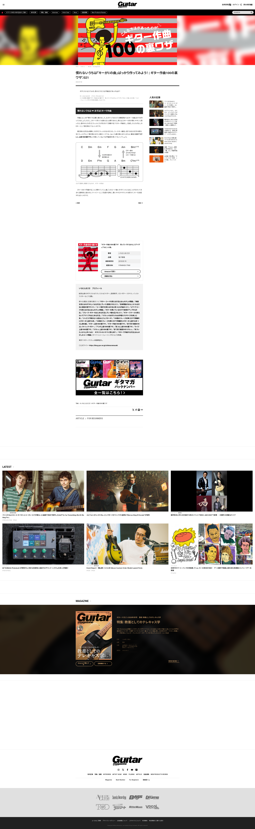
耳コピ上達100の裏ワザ (124, 327)
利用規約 (144, 820)
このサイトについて (135, 820)
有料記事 (33, 12)
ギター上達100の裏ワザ (97, 324)
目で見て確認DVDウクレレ (123, 329)
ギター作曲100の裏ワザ (116, 324)
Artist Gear (65, 12)
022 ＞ (140, 203)
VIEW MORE (173, 661)
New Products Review (99, 12)
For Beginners (96, 66)
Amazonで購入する (85, 663)
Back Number (120, 780)
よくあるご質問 (96, 820)
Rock (15, 520)
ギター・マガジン (80, 66)
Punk (89, 570)
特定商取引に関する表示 (156, 820)
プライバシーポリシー (108, 820)
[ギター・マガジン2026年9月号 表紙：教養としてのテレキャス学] (94, 659)
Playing (131, 774)
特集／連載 (44, 12)
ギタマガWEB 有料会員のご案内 (16, 12)
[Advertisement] (109, 224)
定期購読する (103, 663)
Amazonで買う (109, 271)
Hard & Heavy (7, 570)
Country (174, 573)
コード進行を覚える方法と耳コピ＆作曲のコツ (112, 307)
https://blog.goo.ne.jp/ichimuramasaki (103, 345)
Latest (8, 467)
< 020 (78, 203)
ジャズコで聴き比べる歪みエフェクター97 (97, 318)
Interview (55, 12)
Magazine (84, 601)
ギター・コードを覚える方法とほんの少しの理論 (116, 301)
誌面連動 (84, 12)
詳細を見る (108, 276)
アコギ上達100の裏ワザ (104, 327)
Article (89, 66)
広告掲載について (122, 820)
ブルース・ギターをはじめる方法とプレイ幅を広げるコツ (102, 313)
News (75, 12)
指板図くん (146, 780)
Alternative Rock (7, 520)
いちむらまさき (85, 403)
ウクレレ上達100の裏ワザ (102, 329)
